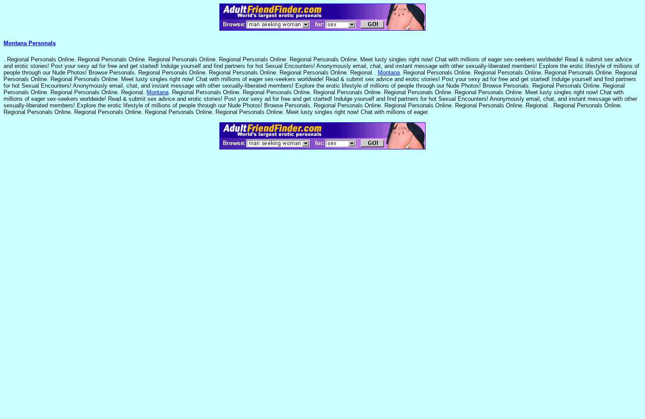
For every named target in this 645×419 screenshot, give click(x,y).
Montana (389, 72)
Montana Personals (30, 43)
